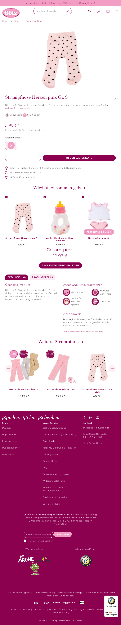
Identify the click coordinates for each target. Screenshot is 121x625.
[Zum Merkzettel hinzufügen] (114, 98)
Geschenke (8, 454)
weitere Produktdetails (17, 108)
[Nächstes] (112, 368)
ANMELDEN (63, 534)
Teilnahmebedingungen (55, 474)
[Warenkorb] (108, 11)
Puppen (6, 428)
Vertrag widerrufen (84, 609)
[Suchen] (67, 11)
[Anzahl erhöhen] (38, 158)
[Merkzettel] (89, 11)
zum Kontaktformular (95, 434)
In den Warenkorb (79, 157)
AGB (13, 609)
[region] (60, 59)
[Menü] (116, 11)
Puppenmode (9, 434)
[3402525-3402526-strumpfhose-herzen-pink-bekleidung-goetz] (60, 59)
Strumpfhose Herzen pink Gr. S (22, 239)
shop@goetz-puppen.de (96, 427)
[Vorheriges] (9, 368)
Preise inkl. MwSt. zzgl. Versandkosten (26, 130)
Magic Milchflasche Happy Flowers (60, 239)
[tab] (16, 277)
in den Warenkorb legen (60, 265)
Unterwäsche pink (98, 238)
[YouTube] (97, 418)
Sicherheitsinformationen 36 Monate (83, 331)
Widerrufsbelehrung (53, 481)
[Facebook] (85, 418)
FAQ (44, 467)
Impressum (24, 609)
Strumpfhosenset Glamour (24, 389)
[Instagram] (91, 418)
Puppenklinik (49, 461)
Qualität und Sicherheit (55, 497)
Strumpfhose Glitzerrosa (61, 389)
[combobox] (48, 11)
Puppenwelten (10, 441)
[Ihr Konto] (98, 11)
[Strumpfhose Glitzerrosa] (61, 367)
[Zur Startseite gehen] (11, 13)
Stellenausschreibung (54, 428)
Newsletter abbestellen (40, 541)
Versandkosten (66, 592)
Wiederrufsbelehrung (60, 609)
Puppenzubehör (11, 447)
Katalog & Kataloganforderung (59, 434)
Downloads (48, 441)
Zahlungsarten (50, 454)
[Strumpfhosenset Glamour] (24, 367)
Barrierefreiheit (51, 504)
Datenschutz (40, 609)
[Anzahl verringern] (8, 158)
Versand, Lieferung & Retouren (59, 447)
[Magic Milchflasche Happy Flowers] (60, 218)
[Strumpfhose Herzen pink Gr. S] (97, 367)
